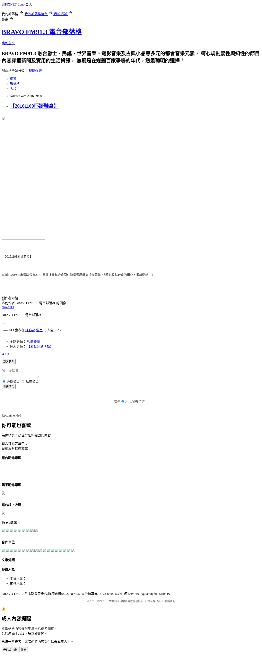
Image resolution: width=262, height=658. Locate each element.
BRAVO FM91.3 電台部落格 (42, 31)
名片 (13, 88)
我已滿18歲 (10, 649)
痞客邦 (30, 330)
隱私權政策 (154, 601)
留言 (39, 330)
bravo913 (8, 307)
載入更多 (8, 361)
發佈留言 (8, 386)
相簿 (13, 79)
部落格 (15, 83)
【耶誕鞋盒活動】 (40, 346)
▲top (5, 353)
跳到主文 (8, 43)
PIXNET (100, 601)
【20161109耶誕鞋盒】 (34, 106)
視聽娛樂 (35, 70)
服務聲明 (170, 601)
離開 (23, 649)
